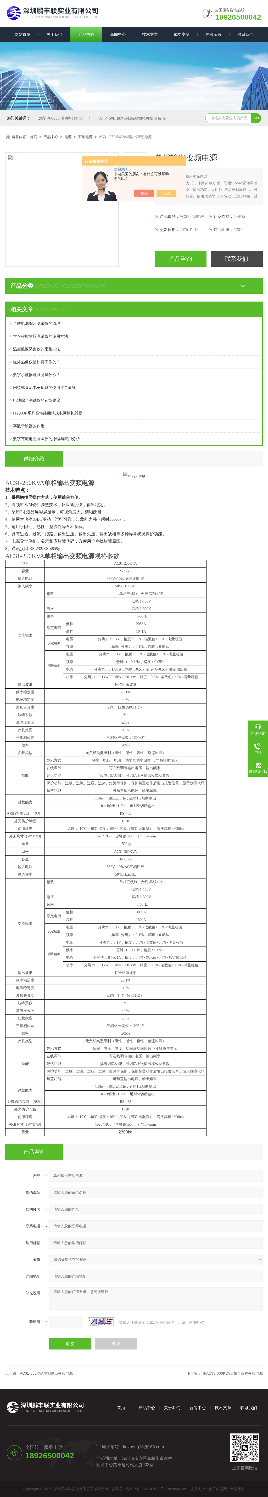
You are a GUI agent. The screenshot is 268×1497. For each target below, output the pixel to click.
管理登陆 (237, 1489)
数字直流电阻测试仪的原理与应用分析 (46, 438)
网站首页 (22, 34)
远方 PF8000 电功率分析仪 (60, 118)
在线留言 (213, 34)
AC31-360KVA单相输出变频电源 (46, 1373)
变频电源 (85, 137)
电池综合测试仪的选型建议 (36, 400)
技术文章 (150, 34)
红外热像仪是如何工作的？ (36, 362)
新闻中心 (118, 34)
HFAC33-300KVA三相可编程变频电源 (232, 1373)
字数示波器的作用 (28, 426)
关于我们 (54, 34)
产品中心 (86, 34)
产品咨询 (180, 259)
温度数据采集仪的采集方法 (36, 349)
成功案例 (181, 34)
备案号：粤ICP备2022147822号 (137, 1489)
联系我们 (245, 34)
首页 (33, 137)
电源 (68, 137)
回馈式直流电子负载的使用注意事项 (44, 387)
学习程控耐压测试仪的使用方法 (40, 336)
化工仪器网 (218, 1489)
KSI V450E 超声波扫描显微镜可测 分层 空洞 (134, 118)
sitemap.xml (177, 1489)
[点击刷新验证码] (101, 1321)
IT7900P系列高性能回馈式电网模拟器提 (47, 413)
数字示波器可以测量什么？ (36, 374)
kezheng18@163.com (143, 1447)
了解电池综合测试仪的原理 (36, 323)
